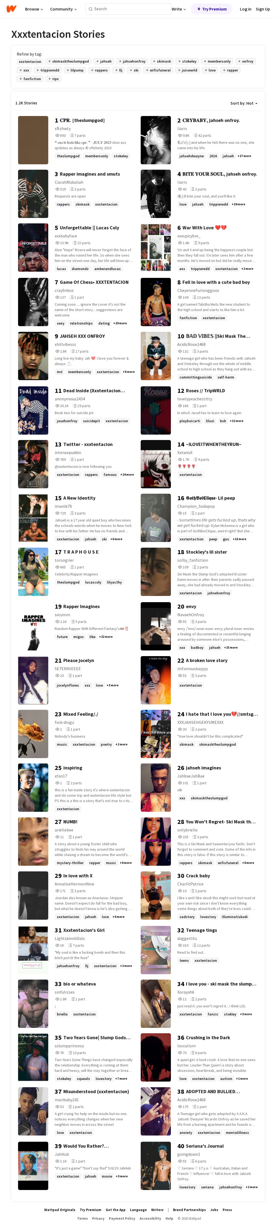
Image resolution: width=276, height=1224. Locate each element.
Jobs (214, 1210)
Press (227, 1210)
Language (138, 1210)
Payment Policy (122, 1218)
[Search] (90, 9)
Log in (245, 9)
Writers (157, 1210)
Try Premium (214, 9)
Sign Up (263, 9)
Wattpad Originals (59, 1210)
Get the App (116, 1210)
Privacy (98, 1218)
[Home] (11, 9)
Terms (82, 1218)
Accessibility (150, 1218)
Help (169, 1218)
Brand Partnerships (189, 1210)
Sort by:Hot (242, 103)
